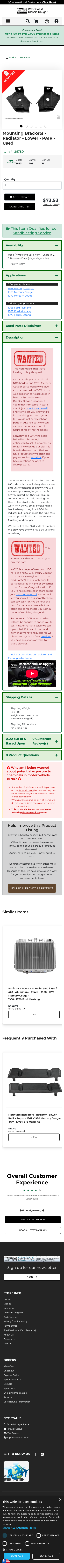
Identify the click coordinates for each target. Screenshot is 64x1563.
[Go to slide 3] (31, 126)
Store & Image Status (17, 1424)
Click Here (48, 2)
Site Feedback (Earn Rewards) (20, 1330)
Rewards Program (13, 1312)
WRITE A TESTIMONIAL (33, 1219)
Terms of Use (10, 1326)
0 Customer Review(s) (28, 741)
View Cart (9, 1366)
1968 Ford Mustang (19, 307)
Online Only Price (50, 205)
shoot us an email (37, 408)
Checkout (9, 1370)
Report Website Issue (17, 1437)
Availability (14, 245)
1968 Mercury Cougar (21, 288)
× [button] (60, 1499)
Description (15, 337)
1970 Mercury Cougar (20, 295)
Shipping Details (19, 697)
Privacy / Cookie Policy (15, 1321)
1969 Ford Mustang (19, 311)
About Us (8, 1334)
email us (36, 457)
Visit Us (7, 1343)
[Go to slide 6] (46, 126)
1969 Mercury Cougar (21, 292)
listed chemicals (35, 803)
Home (7, 1299)
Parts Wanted (11, 1317)
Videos (7, 1303)
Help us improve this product (32, 888)
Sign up (32, 1277)
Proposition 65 (26, 790)
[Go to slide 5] (41, 126)
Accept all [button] (17, 1556)
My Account (10, 1388)
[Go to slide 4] (36, 126)
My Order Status (12, 1379)
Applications (16, 275)
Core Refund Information (17, 1401)
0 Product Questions (22, 755)
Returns (8, 1397)
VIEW (34, 1014)
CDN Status (12, 1433)
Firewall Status (14, 1428)
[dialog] (32, 1529)
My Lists (8, 1384)
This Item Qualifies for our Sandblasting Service (34, 230)
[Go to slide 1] (21, 126)
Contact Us (9, 1339)
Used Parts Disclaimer (23, 326)
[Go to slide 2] (26, 126)
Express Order (11, 1375)
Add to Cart (21, 197)
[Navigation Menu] (8, 21)
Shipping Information (15, 1393)
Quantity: (10, 179)
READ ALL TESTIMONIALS (33, 1230)
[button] (32, 1527)
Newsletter (9, 1308)
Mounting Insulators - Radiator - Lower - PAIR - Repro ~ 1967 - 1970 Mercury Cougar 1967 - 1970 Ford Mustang (34, 1118)
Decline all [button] (46, 1556)
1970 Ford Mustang (19, 314)
